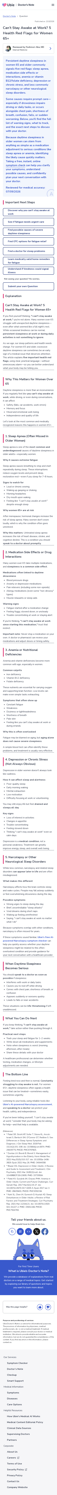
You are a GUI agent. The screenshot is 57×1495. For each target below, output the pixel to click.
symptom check (15, 165)
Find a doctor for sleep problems (26, 251)
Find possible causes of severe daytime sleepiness (25, 231)
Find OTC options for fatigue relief (27, 241)
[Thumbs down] (48, 1307)
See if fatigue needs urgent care (26, 222)
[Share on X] (36, 1231)
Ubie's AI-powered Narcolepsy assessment (27, 1104)
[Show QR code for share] (20, 1231)
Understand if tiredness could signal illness (28, 270)
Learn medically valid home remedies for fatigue (29, 261)
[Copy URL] (12, 1231)
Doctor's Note (9, 16)
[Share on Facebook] (44, 1231)
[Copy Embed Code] (28, 1231)
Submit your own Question (23, 286)
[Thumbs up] (40, 1307)
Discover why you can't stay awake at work (29, 212)
